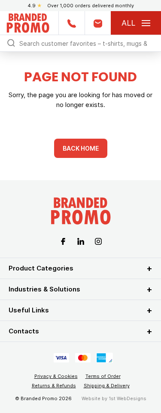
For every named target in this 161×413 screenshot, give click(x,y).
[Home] (27, 22)
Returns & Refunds (54, 386)
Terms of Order (103, 376)
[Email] (98, 23)
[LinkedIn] (80, 241)
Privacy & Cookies (56, 376)
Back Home (81, 148)
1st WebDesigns (127, 398)
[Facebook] (63, 241)
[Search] (11, 43)
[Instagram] (98, 241)
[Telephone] (71, 23)
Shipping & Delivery (107, 386)
